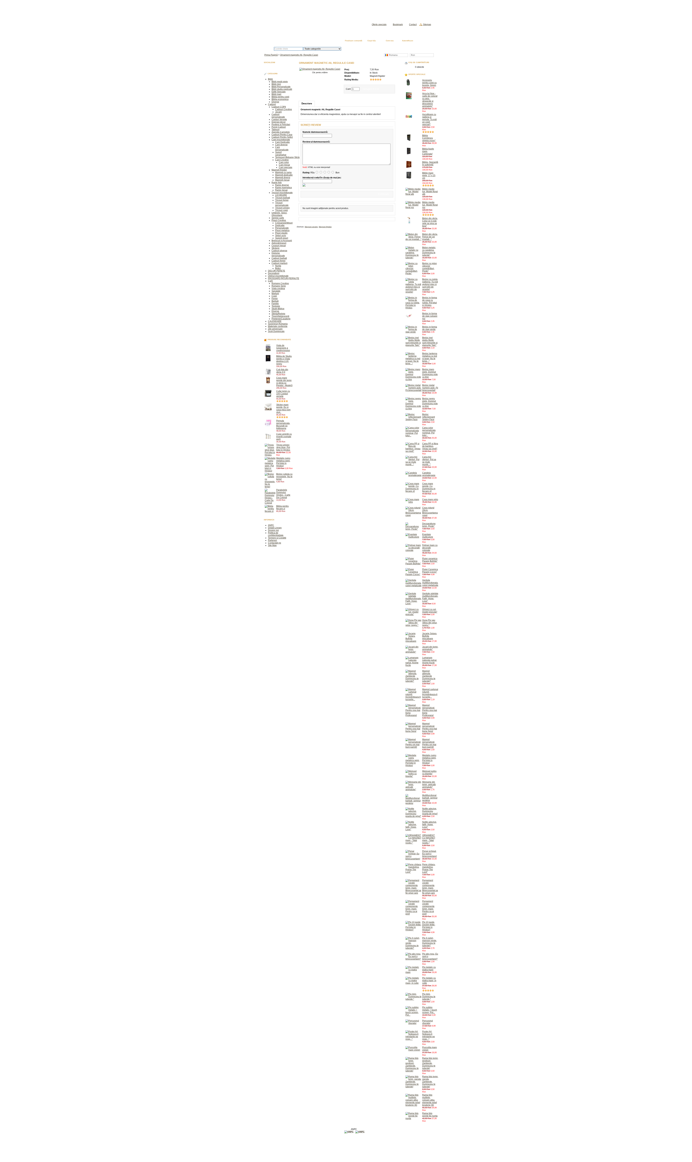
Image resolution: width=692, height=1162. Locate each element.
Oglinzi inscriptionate (278, 276)
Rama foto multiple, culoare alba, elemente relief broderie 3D (429, 1100)
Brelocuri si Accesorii (282, 240)
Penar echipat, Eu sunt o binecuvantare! (429, 853)
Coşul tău (371, 41)
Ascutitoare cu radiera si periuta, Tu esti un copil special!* (429, 119)
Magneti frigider (279, 170)
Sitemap (427, 24)
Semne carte (278, 218)
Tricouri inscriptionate (282, 192)
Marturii (275, 293)
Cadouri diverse (279, 250)
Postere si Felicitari (281, 124)
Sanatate (276, 291)
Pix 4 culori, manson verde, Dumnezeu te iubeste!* (429, 942)
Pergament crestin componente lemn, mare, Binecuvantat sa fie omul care (430, 886)
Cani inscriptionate (281, 139)
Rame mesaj (281, 190)
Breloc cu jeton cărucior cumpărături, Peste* (429, 267)
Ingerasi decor (279, 122)
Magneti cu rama (283, 172)
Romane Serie (279, 286)
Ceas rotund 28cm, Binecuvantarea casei (430, 511)
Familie (275, 303)
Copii (274, 296)
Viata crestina (278, 288)
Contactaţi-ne (274, 543)
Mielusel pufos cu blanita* (429, 772)
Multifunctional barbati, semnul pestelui (429, 798)
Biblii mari (276, 94)
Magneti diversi (282, 177)
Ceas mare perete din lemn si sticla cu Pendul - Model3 (284, 382)
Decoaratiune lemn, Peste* (429, 524)
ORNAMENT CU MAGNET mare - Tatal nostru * (428, 839)
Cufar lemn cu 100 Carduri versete (283, 393)
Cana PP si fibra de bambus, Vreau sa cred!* (430, 446)
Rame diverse (282, 185)
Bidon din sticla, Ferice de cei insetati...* (430, 237)
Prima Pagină (426, 41)
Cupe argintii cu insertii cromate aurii (284, 436)
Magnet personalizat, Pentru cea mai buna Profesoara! (429, 710)
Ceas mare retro (430, 499)
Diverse (275, 102)
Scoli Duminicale (276, 331)
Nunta (278, 266)
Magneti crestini (311, 227)
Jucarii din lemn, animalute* (430, 648)
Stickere (276, 248)
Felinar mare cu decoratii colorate (430, 548)
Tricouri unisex (282, 207)
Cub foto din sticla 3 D (282, 370)
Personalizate (282, 228)
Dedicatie (280, 225)
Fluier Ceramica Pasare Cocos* (430, 570)
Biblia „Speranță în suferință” (430, 163)
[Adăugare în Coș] (287, 353)
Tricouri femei (282, 200)
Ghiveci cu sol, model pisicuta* (429, 610)
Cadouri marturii (279, 263)
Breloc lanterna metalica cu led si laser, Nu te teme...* (429, 357)
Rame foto (277, 182)
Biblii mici (276, 84)
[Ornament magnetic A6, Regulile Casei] (319, 69)
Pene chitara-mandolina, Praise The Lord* (428, 868)
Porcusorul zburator (427, 1022)
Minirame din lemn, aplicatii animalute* (429, 784)
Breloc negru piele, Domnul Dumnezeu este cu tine (430, 402)
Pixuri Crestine (279, 220)
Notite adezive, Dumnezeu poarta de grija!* (430, 811)
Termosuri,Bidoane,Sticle (287, 157)
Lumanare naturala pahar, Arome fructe (429, 660)
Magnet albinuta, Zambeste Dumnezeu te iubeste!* (428, 676)
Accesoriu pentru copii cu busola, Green (429, 82)
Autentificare (407, 41)
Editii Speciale (279, 91)
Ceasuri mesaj (279, 245)
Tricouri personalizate (282, 203)
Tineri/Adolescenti (280, 316)
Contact (413, 24)
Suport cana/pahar (280, 153)
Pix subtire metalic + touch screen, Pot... (429, 1010)
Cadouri (272, 104)
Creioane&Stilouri (284, 223)
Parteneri (272, 540)
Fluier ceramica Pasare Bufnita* (430, 559)
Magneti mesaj (282, 180)
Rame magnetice (283, 187)
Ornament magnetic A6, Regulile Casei (299, 55)
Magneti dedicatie (284, 175)
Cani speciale (285, 167)
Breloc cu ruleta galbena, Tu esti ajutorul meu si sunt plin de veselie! (430, 284)
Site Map (272, 545)
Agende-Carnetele (281, 132)
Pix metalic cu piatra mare (429, 968)
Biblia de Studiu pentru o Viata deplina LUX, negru (284, 360)
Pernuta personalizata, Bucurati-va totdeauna (283, 424)
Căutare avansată (360, 49)
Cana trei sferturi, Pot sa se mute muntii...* (429, 461)
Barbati (275, 301)
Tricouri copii (281, 210)
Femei (275, 298)
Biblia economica (280, 99)
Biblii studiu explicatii (282, 89)
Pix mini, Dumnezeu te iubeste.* (428, 996)
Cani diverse (281, 144)
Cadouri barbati (279, 258)
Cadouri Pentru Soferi (282, 137)
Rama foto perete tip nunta (430, 1114)
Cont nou (390, 41)
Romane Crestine (280, 283)
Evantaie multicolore (427, 535)
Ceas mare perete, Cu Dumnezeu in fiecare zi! (428, 487)
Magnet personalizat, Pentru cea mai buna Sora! (429, 727)
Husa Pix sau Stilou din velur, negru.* (429, 622)
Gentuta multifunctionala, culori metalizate (430, 582)
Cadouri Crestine (283, 109)
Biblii (270, 79)
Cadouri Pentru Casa (282, 134)
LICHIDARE (281, 195)
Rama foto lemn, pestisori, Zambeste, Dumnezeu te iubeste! (430, 1063)
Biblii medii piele (280, 81)
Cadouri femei (278, 260)
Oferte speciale (379, 24)
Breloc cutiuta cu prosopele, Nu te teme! (284, 476)
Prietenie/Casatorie (281, 318)
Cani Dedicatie (282, 142)
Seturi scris (280, 235)
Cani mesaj (284, 165)
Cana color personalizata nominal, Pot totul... (429, 431)
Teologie (276, 306)
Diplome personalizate (278, 254)
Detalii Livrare (275, 527)
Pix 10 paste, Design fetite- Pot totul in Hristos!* (428, 926)
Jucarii (278, 112)
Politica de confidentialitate (275, 534)
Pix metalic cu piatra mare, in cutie (429, 980)
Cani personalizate (282, 148)
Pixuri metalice (282, 230)
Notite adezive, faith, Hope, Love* (429, 824)
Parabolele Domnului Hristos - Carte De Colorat (283, 494)
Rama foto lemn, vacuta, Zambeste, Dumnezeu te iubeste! (430, 1081)
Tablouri (276, 129)
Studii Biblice (278, 308)
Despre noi (273, 530)
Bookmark (398, 24)
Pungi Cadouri (279, 127)
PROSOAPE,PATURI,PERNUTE (283, 278)
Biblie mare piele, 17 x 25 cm (428, 175)
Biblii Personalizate (281, 86)
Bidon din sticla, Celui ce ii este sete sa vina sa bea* (430, 222)
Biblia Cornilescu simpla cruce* (429, 138)
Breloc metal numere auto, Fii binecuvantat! (430, 388)
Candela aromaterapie (428, 474)
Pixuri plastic (281, 233)
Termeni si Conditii (277, 538)
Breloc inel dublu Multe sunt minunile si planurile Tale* (430, 341)
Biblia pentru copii (280, 96)
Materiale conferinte (277, 326)
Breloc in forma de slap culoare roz (429, 316)
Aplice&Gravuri (279, 243)
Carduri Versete (279, 119)
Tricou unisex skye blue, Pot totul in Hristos (283, 447)
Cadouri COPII (279, 107)
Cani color (284, 162)
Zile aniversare (275, 329)
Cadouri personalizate (278, 115)
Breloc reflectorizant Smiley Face (428, 417)
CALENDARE (274, 321)
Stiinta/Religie (278, 313)
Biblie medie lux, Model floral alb (430, 191)
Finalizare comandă (353, 41)
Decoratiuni (273, 273)
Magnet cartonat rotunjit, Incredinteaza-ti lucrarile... (430, 693)
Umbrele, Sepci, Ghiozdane (279, 214)
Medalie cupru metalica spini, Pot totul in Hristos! (283, 462)
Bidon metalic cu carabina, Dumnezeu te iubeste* (429, 251)
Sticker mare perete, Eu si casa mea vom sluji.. (283, 408)
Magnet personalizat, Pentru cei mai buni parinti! (429, 743)
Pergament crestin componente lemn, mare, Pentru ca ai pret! (428, 907)
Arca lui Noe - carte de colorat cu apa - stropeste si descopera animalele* (429, 99)
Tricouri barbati (282, 197)
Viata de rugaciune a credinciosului (283, 348)
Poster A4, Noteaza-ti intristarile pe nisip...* (428, 1035)
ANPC (271, 525)
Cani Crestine (282, 160)
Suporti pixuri (281, 238)
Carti (270, 281)
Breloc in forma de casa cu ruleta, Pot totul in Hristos (429, 301)
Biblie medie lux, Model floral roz (430, 205)
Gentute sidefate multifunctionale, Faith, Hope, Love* (430, 597)
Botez (278, 268)
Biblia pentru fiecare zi (282, 507)
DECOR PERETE (276, 271)
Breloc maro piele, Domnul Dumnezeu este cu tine (430, 373)
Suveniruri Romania (278, 324)
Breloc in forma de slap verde (429, 328)
